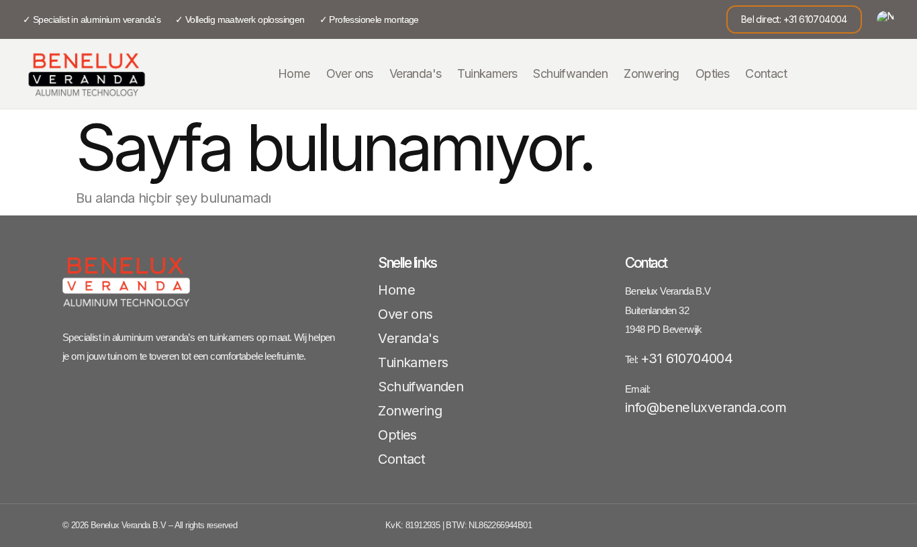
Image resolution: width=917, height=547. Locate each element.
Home (294, 73)
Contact (766, 73)
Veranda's (415, 73)
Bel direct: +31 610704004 (794, 19)
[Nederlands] (885, 19)
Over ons (349, 73)
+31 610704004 (686, 358)
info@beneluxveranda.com (705, 407)
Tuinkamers (487, 73)
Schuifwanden (570, 73)
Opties (712, 73)
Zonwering (651, 73)
